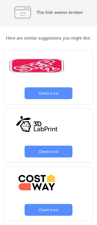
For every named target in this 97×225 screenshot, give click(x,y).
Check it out (48, 93)
